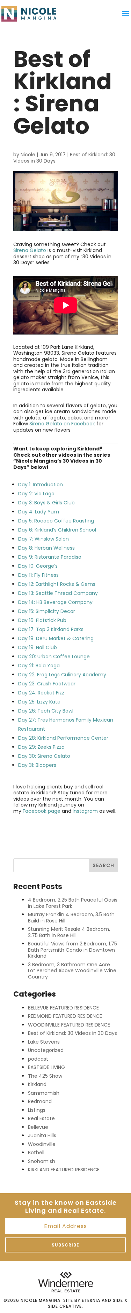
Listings (36, 1110)
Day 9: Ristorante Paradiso (49, 556)
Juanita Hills (42, 1135)
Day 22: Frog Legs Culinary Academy (63, 674)
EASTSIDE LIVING (46, 1067)
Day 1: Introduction (40, 484)
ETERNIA (91, 1300)
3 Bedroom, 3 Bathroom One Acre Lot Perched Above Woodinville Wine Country (72, 970)
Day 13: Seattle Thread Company (58, 593)
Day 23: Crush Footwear (46, 683)
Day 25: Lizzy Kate (39, 701)
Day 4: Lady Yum (38, 511)
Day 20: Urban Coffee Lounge (54, 656)
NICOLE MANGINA (40, 1300)
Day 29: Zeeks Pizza (41, 747)
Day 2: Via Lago (36, 493)
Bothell (36, 1152)
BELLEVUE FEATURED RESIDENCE (63, 1007)
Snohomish (41, 1161)
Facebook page (41, 811)
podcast (38, 1058)
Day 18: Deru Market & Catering (56, 638)
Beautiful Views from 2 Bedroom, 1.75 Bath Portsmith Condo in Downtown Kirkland (72, 949)
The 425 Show (45, 1075)
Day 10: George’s (38, 566)
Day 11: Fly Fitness (38, 575)
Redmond (40, 1101)
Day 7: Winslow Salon (43, 538)
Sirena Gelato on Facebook (62, 423)
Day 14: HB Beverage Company (55, 602)
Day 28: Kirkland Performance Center (63, 737)
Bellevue (38, 1127)
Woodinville (42, 1144)
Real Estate (41, 1118)
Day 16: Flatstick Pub (42, 620)
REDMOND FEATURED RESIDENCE (65, 1016)
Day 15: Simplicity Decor (47, 611)
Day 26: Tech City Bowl (45, 710)
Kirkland (37, 1084)
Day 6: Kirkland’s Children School (57, 529)
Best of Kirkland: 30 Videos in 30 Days (72, 1033)
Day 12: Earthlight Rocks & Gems (56, 584)
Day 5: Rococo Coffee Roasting (56, 520)
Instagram (85, 811)
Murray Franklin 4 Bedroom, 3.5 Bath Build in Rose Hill (71, 917)
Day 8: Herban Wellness (46, 547)
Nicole (28, 154)
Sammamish (43, 1093)
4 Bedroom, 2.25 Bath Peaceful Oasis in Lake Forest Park (72, 903)
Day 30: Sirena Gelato (44, 756)
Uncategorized (46, 1050)
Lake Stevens (44, 1041)
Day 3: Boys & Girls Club (46, 502)
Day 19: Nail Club (37, 647)
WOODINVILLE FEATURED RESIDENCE (69, 1024)
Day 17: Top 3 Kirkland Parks (50, 629)
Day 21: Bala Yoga (39, 665)
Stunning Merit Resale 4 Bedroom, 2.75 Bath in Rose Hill (69, 932)
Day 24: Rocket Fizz (41, 692)
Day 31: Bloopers (37, 765)
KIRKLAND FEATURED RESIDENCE (64, 1169)
